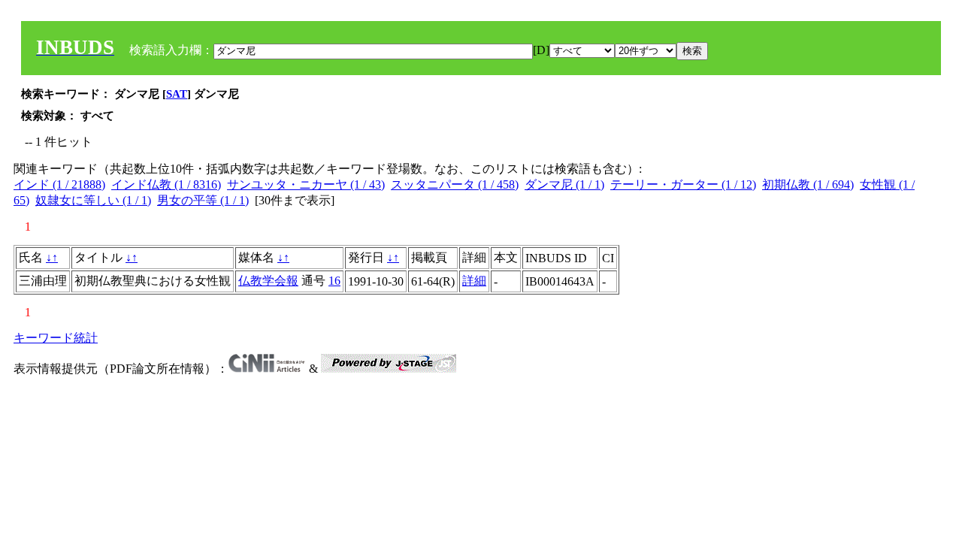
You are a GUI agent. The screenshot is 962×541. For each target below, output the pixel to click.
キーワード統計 (56, 337)
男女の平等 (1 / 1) (203, 200)
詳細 (474, 280)
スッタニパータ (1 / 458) (455, 184)
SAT (176, 94)
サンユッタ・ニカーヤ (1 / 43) (306, 184)
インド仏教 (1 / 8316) (166, 184)
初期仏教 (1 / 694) (808, 184)
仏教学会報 (268, 280)
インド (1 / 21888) (59, 184)
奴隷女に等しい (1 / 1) (93, 200)
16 (334, 280)
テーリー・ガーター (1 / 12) (683, 184)
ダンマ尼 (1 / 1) (564, 184)
